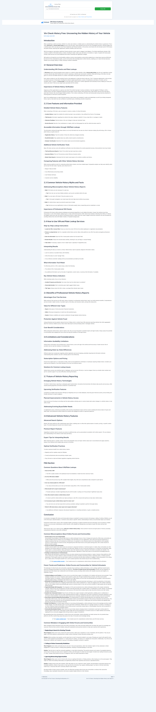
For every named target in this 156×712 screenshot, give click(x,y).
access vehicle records (58, 561)
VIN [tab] (50, 4)
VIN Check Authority (56, 22)
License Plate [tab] (57, 4)
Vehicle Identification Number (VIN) (52, 6)
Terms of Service (81, 16)
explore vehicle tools (61, 619)
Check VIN (102, 8)
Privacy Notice (89, 16)
